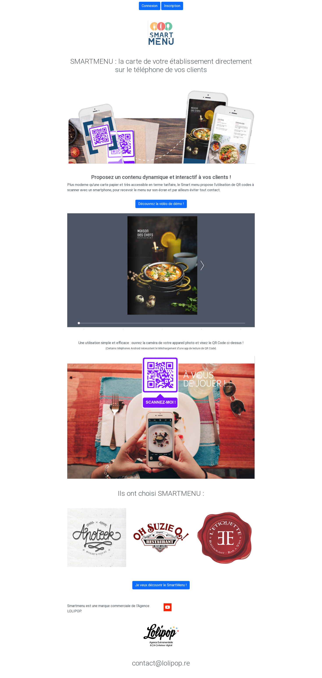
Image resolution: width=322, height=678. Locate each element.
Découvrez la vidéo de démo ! (161, 204)
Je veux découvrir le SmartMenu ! (161, 585)
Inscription (172, 6)
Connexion (149, 6)
